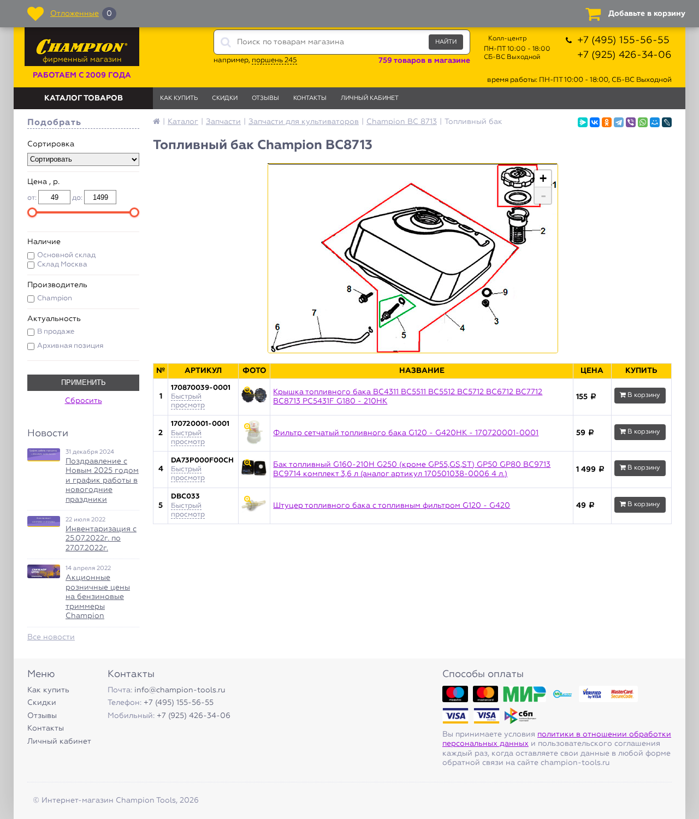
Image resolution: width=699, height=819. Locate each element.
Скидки (225, 98)
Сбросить (83, 401)
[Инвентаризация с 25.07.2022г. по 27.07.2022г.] (43, 521)
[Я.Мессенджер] (583, 122)
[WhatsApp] (643, 122)
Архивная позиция (70, 345)
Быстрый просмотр (188, 401)
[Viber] (631, 122)
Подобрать (54, 122)
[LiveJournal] (667, 122)
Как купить (179, 98)
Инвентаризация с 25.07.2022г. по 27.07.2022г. (101, 538)
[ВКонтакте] (595, 122)
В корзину (643, 395)
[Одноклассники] (607, 122)
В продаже (55, 331)
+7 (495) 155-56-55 (623, 40)
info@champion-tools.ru (180, 690)
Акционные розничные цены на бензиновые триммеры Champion (98, 597)
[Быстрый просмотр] (254, 397)
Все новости (51, 637)
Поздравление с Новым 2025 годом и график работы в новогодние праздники (102, 480)
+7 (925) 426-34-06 (624, 55)
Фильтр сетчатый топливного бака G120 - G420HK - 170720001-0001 (405, 433)
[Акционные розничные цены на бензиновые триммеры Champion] (43, 571)
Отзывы (265, 98)
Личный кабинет (370, 98)
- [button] (543, 195)
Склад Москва (62, 264)
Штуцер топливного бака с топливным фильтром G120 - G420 (391, 505)
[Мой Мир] (655, 122)
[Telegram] (619, 122)
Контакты (310, 98)
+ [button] (543, 178)
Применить (83, 382)
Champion (54, 298)
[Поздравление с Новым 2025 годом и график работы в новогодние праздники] (43, 455)
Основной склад (66, 255)
